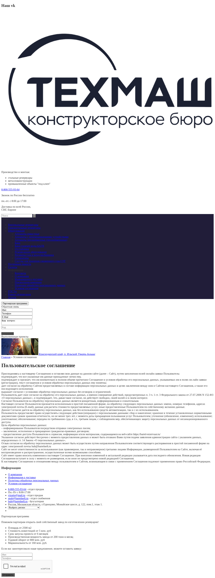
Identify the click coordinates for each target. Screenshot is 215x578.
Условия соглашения (26, 288)
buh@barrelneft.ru (18, 501)
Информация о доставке (28, 279)
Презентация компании (28, 282)
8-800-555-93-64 (10, 189)
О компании (22, 276)
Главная (5, 357)
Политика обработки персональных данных (40, 285)
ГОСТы (12, 291)
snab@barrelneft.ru (18, 498)
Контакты (20, 273)
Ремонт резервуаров (19, 294)
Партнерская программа (15, 303)
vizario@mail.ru (16, 495)
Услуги (12, 297)
